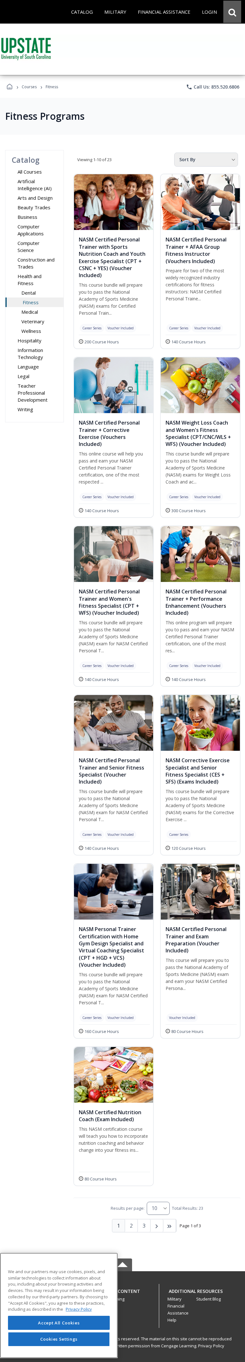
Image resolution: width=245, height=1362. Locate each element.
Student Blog (208, 1299)
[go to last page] (169, 1225)
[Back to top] (122, 1295)
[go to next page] (157, 1225)
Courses (29, 87)
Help (171, 1320)
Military (174, 1299)
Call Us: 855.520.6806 (212, 87)
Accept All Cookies (58, 1323)
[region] (59, 1305)
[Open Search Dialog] (232, 12)
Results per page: (128, 1208)
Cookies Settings (59, 1339)
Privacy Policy (211, 1346)
